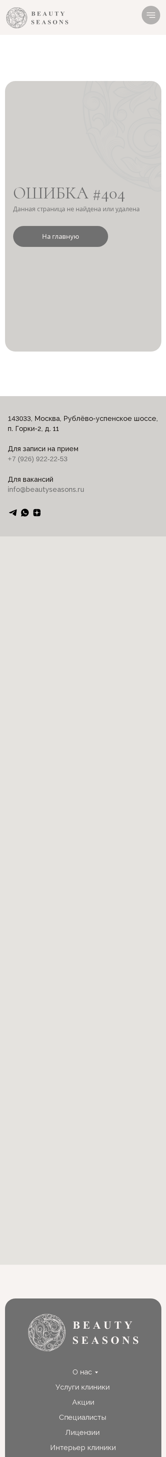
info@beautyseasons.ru (46, 489)
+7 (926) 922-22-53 (38, 459)
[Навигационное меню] (151, 15)
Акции (83, 1402)
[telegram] (13, 512)
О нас (82, 1371)
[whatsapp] (25, 512)
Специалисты (82, 1417)
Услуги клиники (83, 1387)
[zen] (37, 512)
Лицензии (82, 1432)
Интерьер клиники (83, 1447)
